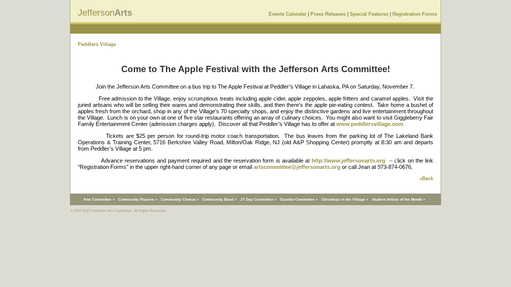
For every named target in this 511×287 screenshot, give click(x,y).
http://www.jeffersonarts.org (348, 160)
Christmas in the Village (343, 199)
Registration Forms (414, 14)
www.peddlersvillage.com (369, 124)
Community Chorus (178, 199)
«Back (426, 178)
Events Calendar (287, 14)
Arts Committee (97, 199)
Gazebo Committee (297, 199)
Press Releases (328, 14)
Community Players (136, 199)
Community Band (217, 199)
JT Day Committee (256, 199)
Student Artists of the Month (397, 199)
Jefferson (96, 12)
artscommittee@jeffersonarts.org (297, 167)
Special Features (369, 14)
